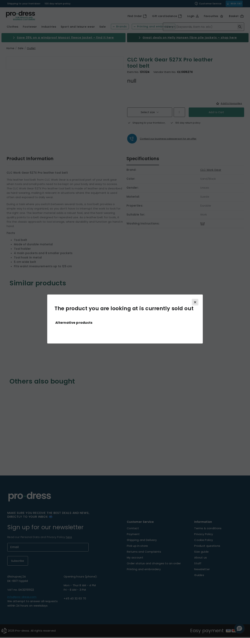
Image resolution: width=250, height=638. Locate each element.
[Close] (195, 302)
